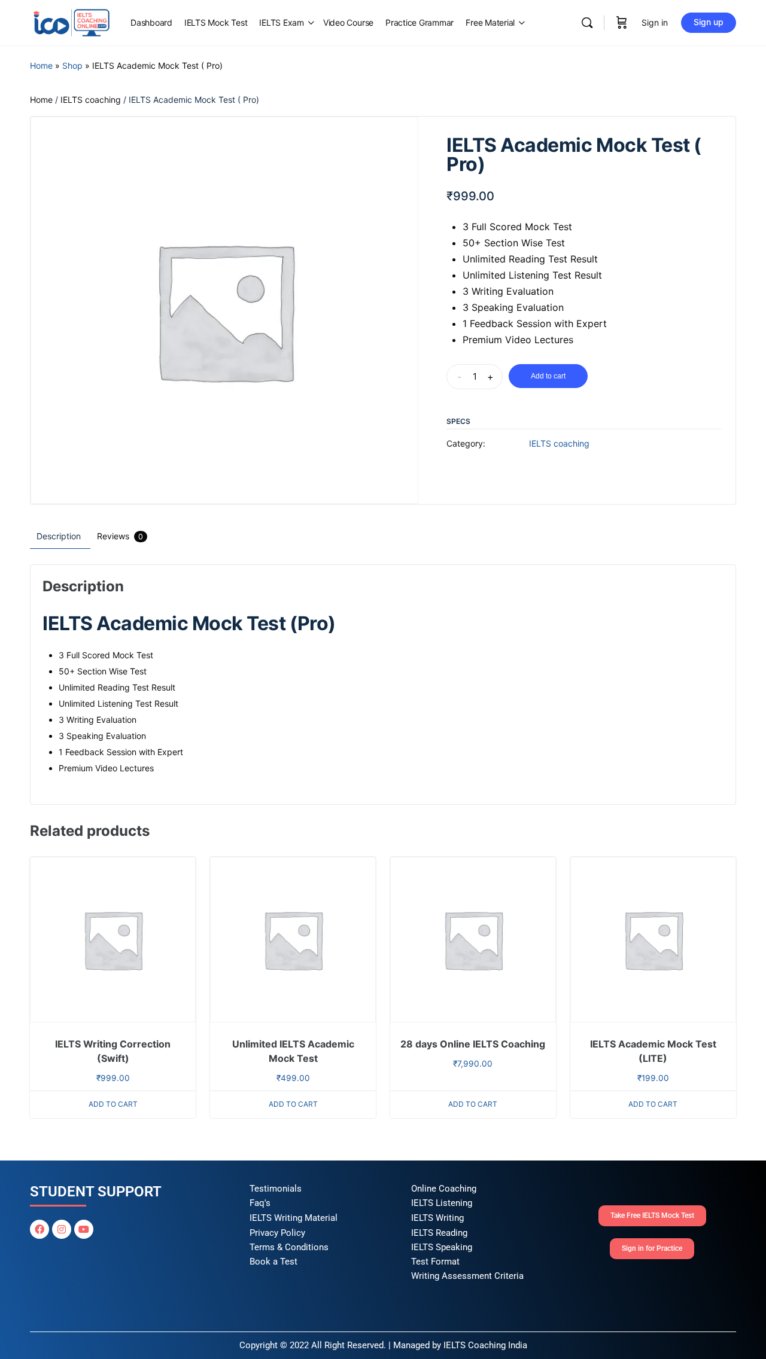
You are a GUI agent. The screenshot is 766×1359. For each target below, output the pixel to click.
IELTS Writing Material (294, 1218)
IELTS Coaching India (485, 1345)
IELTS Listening (441, 1203)
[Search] (587, 23)
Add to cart (548, 376)
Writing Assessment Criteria (467, 1276)
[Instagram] (61, 1229)
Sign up (709, 22)
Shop (72, 65)
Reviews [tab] (120, 536)
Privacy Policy (277, 1232)
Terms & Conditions (289, 1247)
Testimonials (276, 1188)
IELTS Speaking (441, 1247)
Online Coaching (443, 1188)
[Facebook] (39, 1229)
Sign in (655, 22)
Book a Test (273, 1261)
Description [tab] (59, 536)
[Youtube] (83, 1229)
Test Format (435, 1261)
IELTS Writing (437, 1218)
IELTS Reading (439, 1232)
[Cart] (622, 22)
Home (41, 65)
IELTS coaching (90, 99)
